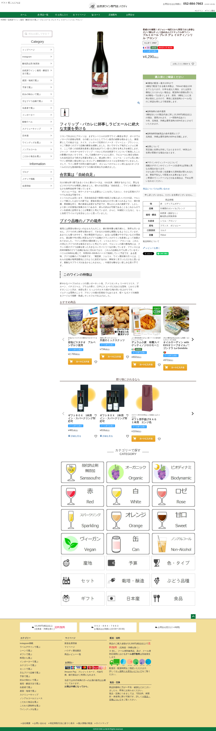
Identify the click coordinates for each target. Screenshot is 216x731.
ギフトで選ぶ (26, 654)
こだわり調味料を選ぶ (30, 705)
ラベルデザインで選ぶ (30, 647)
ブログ (25, 172)
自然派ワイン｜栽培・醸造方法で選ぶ (23, 20)
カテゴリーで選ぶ (28, 665)
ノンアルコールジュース (31, 698)
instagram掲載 (26, 643)
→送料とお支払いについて (129, 671)
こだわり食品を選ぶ (31, 156)
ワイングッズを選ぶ (31, 142)
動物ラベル (27, 122)
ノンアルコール (29, 149)
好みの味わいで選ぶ (31, 94)
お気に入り (63, 15)
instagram (27, 56)
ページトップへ (193, 616)
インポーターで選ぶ (29, 661)
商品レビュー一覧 (73, 654)
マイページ (80, 15)
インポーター (28, 115)
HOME (3, 20)
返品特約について (151, 241)
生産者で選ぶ (28, 108)
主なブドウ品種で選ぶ (32, 101)
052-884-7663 (193, 3)
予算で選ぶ (27, 87)
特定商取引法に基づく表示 (62, 723)
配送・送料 (115, 638)
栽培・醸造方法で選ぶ (30, 683)
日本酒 (25, 135)
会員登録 (26, 186)
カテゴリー (25, 638)
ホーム (23, 15)
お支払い (69, 662)
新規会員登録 (71, 643)
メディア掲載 (28, 179)
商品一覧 (44, 15)
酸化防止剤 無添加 (30, 63)
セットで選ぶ (26, 669)
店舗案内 (113, 15)
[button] (63, 339)
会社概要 (26, 723)
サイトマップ (102, 723)
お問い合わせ (40, 723)
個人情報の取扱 (85, 723)
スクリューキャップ (31, 129)
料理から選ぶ (26, 658)
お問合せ (130, 15)
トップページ (28, 50)
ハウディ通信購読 (73, 650)
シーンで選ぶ (26, 650)
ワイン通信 (210, 11)
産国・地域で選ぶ (30, 80)
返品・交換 (115, 682)
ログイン (199, 11)
